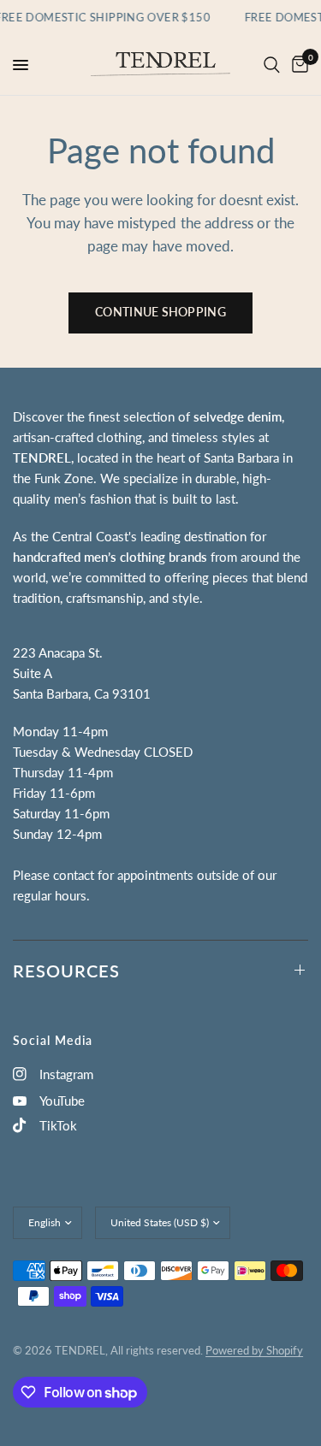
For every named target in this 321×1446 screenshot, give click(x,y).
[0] (297, 65)
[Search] (272, 65)
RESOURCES (66, 970)
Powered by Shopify (254, 1350)
